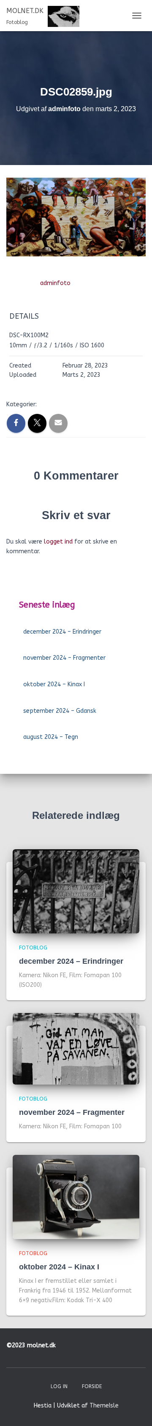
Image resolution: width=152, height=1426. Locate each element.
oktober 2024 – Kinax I (54, 684)
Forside (92, 1386)
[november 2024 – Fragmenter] (76, 1048)
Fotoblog (33, 948)
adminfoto (55, 283)
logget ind (58, 541)
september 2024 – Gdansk (59, 710)
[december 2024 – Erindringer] (76, 890)
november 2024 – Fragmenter (64, 657)
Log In (59, 1386)
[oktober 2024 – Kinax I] (76, 1196)
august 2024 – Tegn (50, 737)
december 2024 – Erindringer (62, 631)
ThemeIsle (104, 1405)
